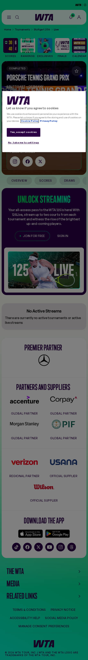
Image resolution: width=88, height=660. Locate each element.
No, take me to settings (23, 142)
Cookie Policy (29, 121)
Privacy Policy (48, 121)
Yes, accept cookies (23, 132)
